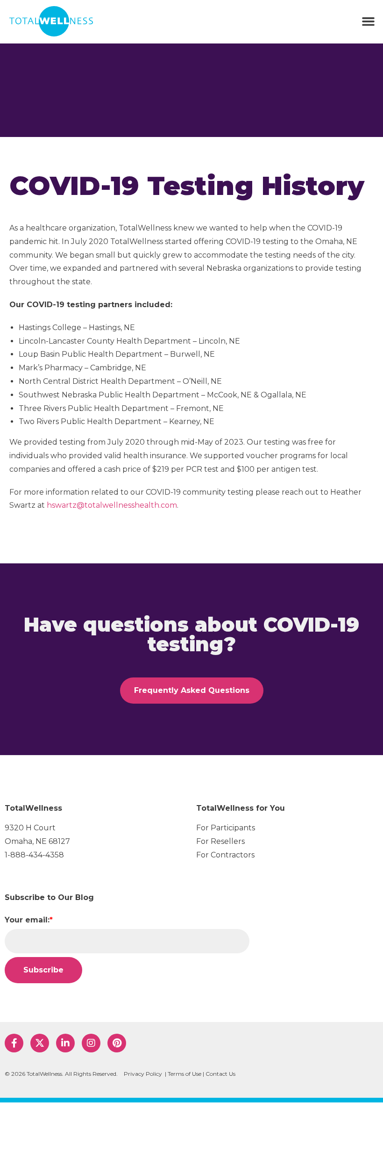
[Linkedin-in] (65, 1043)
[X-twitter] (39, 1043)
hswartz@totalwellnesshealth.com (112, 505)
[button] (368, 21)
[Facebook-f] (14, 1043)
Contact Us (220, 1073)
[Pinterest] (116, 1043)
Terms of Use (184, 1073)
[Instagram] (91, 1043)
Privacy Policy (143, 1073)
